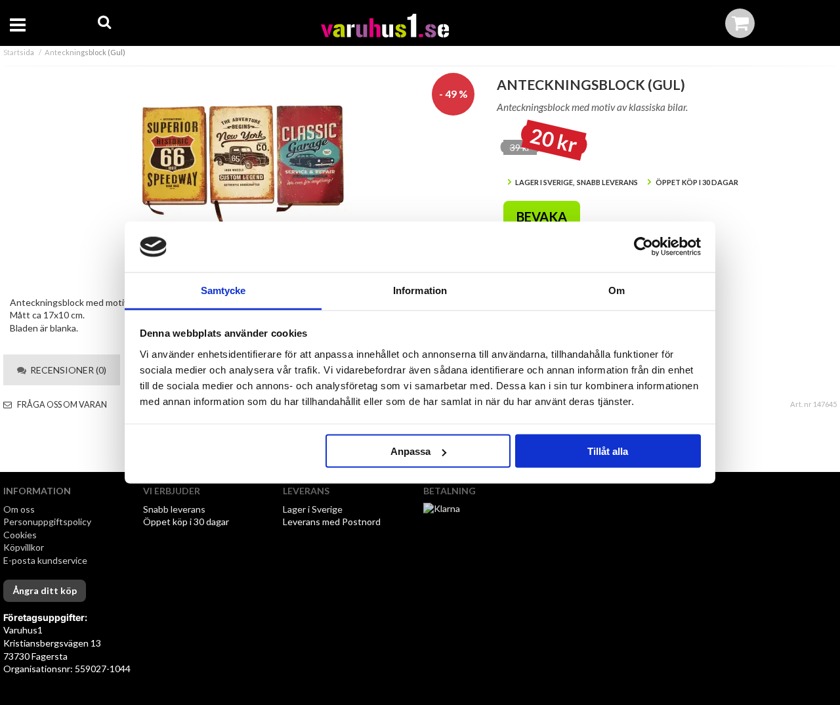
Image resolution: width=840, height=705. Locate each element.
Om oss (19, 509)
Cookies (20, 534)
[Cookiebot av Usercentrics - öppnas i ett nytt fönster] (643, 247)
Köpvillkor (23, 547)
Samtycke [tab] (223, 289)
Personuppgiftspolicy (47, 521)
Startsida (18, 52)
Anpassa (410, 451)
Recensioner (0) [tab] (66, 369)
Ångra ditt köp (44, 590)
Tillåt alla (607, 451)
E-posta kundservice (46, 560)
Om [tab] (616, 289)
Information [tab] (420, 289)
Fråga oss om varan (61, 405)
